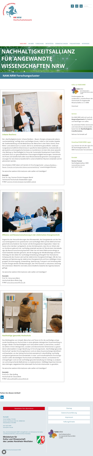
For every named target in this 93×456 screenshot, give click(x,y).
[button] (2, 397)
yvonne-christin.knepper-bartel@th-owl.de (21, 182)
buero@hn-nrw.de (8, 427)
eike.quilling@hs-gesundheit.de (17, 379)
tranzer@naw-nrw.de (78, 165)
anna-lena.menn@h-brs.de (16, 283)
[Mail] (76, 6)
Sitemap (69, 408)
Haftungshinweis (69, 422)
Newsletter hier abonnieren (24, 409)
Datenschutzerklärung (69, 413)
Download (75, 106)
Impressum (69, 417)
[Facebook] (72, 6)
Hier (73, 145)
